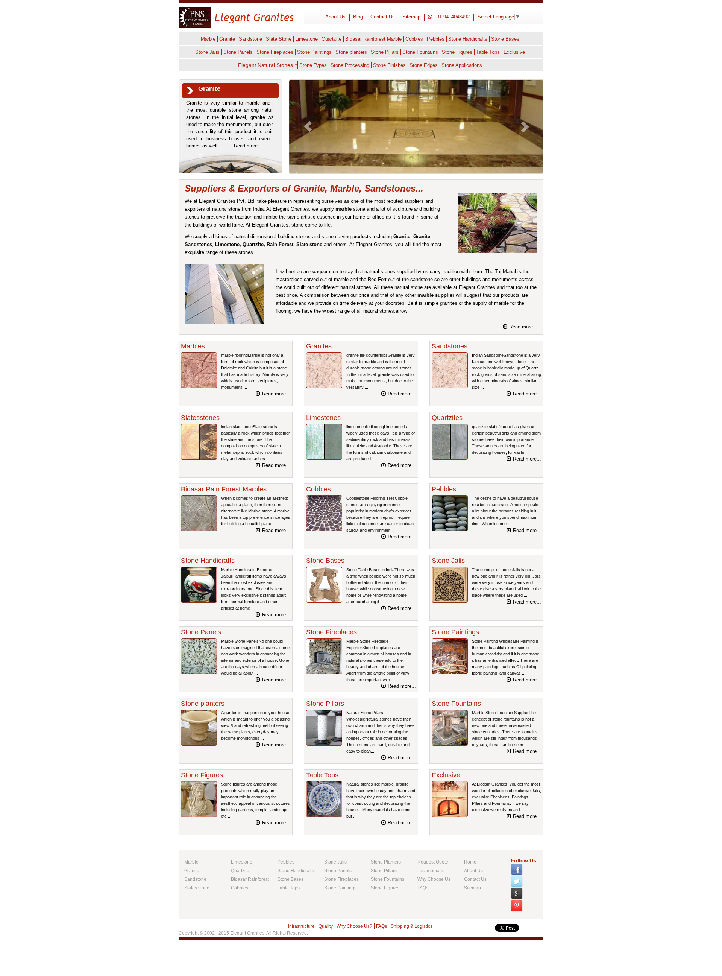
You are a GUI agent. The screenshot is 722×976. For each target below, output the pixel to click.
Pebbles (435, 39)
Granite (227, 39)
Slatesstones (200, 417)
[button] (308, 126)
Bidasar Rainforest (250, 879)
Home (470, 862)
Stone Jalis (207, 52)
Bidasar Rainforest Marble (373, 39)
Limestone (306, 39)
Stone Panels (238, 52)
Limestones (323, 417)
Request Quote (432, 862)
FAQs (422, 888)
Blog (358, 17)
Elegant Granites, (247, 933)
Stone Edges (424, 65)
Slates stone (196, 888)
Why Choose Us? (354, 926)
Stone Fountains (420, 52)
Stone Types (313, 65)
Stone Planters (386, 862)
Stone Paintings (314, 52)
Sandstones (198, 244)
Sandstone (250, 39)
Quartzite (331, 39)
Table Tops (488, 52)
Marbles (193, 346)
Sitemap (411, 17)
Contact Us (382, 17)
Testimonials (430, 870)
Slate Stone (278, 39)
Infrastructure (301, 926)
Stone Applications (461, 65)
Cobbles (414, 39)
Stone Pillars (385, 52)
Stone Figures (457, 52)
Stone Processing (350, 65)
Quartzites (447, 417)
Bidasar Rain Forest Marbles (224, 489)
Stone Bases (505, 39)
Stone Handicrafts (467, 39)
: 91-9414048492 (451, 17)
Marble (208, 39)
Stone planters (351, 52)
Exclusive (514, 52)
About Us (335, 17)
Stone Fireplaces (274, 52)
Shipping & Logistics (411, 926)
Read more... (522, 327)
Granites (319, 346)
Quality (326, 926)
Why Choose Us (433, 879)
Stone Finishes (389, 65)
